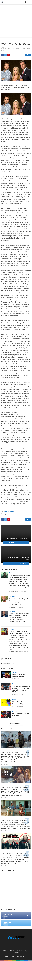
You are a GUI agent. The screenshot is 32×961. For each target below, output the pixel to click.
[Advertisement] (16, 21)
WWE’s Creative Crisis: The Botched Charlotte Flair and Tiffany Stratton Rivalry (21, 689)
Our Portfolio (22, 956)
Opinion (6, 514)
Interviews (12, 596)
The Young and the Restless (21, 514)
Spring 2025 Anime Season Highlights (18, 675)
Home (7, 956)
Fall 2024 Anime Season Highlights (20, 714)
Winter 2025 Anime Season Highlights (18, 703)
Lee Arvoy (13, 591)
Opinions (3, 41)
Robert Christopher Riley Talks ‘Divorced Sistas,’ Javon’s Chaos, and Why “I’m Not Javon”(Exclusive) (19, 602)
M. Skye (12, 607)
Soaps (8, 41)
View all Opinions (15, 724)
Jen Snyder (10, 48)
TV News (11, 573)
